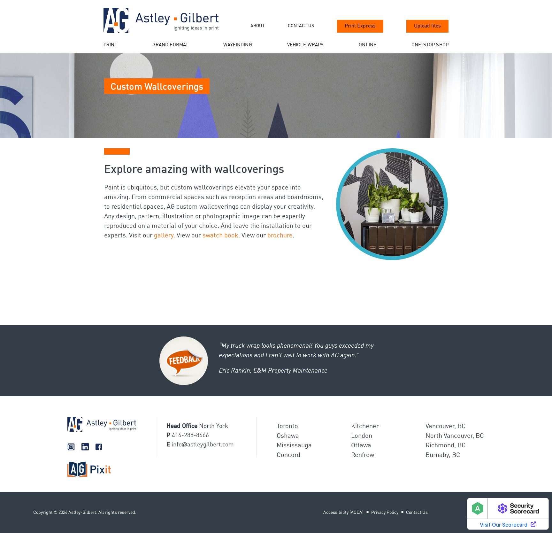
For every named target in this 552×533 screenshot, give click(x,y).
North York (213, 426)
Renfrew (362, 455)
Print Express (360, 26)
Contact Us (301, 26)
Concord (288, 455)
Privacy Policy (384, 512)
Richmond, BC (445, 446)
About (257, 26)
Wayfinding (237, 45)
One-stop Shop (429, 45)
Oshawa (288, 436)
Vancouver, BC (445, 426)
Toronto (287, 426)
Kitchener (365, 426)
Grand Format (170, 45)
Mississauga (294, 446)
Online (367, 45)
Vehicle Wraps (305, 45)
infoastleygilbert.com (203, 445)
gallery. (164, 236)
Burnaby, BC (442, 455)
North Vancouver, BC (454, 436)
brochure (280, 236)
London (361, 436)
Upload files (427, 26)
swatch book (220, 236)
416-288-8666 (190, 435)
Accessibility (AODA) (343, 512)
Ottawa (361, 446)
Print (110, 45)
